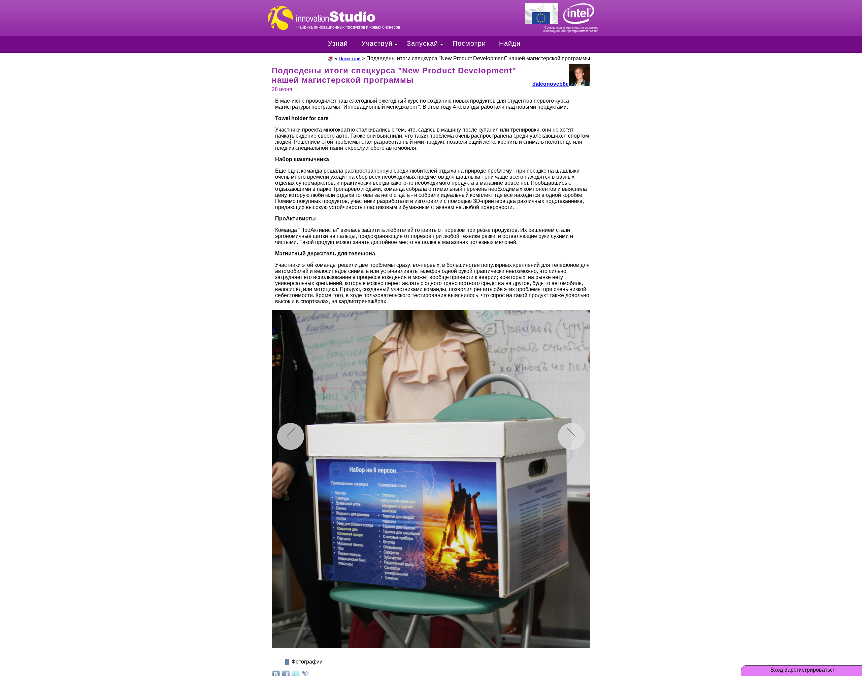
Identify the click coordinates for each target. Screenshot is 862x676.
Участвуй (377, 43)
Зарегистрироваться (810, 670)
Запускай (422, 43)
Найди (510, 43)
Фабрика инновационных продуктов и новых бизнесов (363, 11)
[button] (571, 436)
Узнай (338, 43)
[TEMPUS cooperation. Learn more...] (543, 12)
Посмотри (469, 43)
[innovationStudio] (330, 58)
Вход (776, 670)
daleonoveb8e (550, 84)
